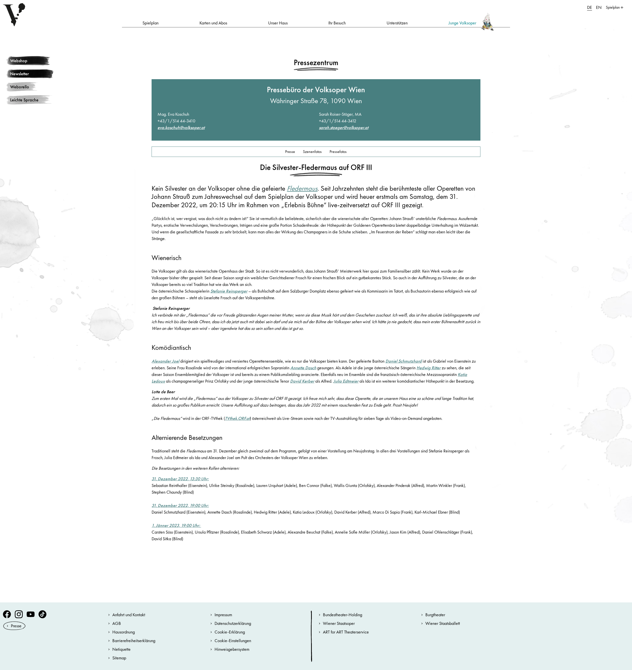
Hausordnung (123, 632)
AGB (116, 623)
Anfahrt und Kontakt (128, 614)
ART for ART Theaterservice (346, 632)
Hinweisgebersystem (232, 649)
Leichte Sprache (24, 100)
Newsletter (19, 73)
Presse (290, 151)
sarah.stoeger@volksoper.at (343, 127)
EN (599, 7)
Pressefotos (338, 151)
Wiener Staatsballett (442, 623)
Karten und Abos (213, 23)
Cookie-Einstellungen (233, 640)
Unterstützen (397, 23)
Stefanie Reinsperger (228, 291)
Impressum (223, 614)
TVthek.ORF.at (237, 418)
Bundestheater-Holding (342, 614)
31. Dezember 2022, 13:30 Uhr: (180, 479)
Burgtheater (435, 614)
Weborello (19, 87)
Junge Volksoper (462, 23)
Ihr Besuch (337, 23)
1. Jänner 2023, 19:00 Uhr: (176, 525)
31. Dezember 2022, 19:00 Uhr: (180, 505)
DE (589, 7)
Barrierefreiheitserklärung (133, 640)
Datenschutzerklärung (233, 623)
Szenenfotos (312, 151)
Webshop (18, 60)
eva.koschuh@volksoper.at (181, 127)
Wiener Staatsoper (339, 623)
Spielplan (150, 23)
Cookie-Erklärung (230, 632)
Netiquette (121, 649)
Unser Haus (278, 23)
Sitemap (119, 658)
